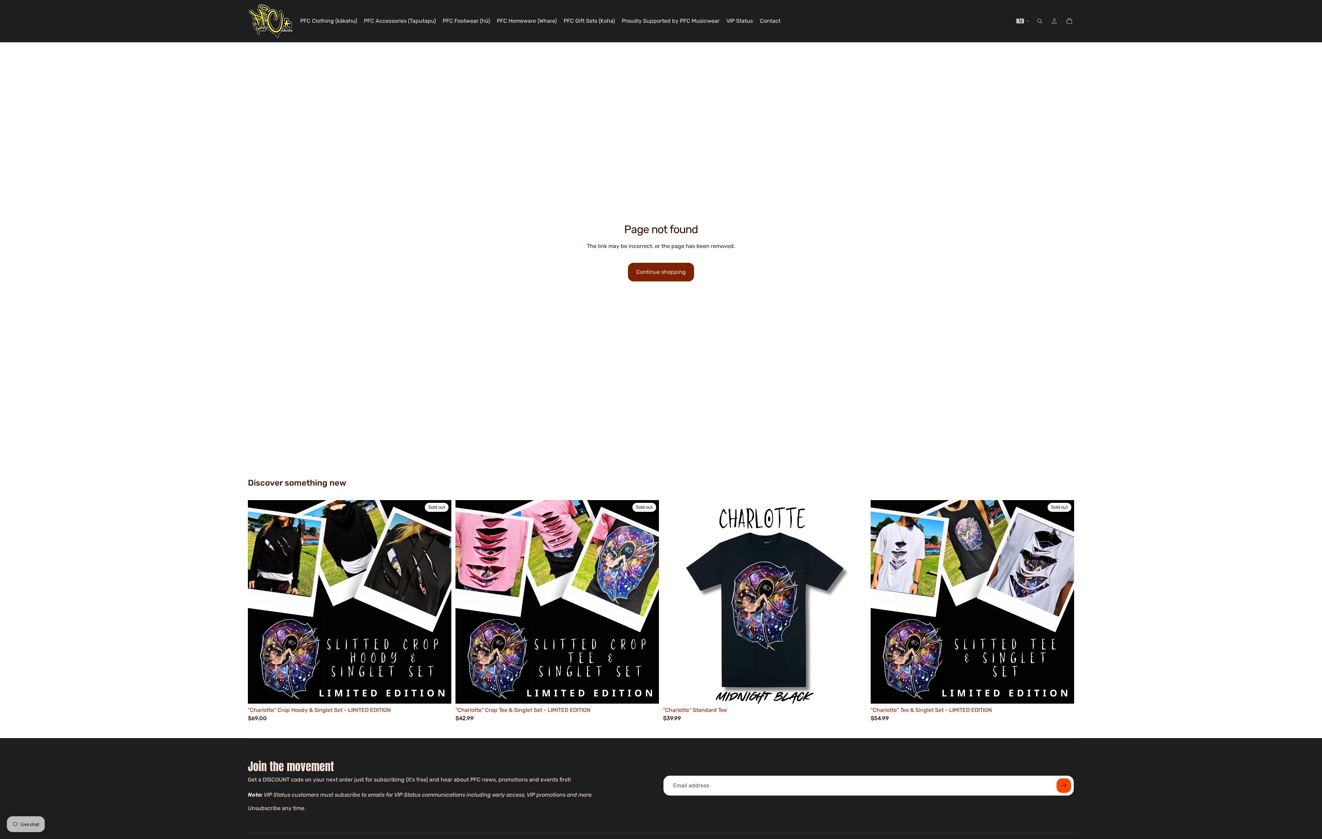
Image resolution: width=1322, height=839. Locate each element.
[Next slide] (856, 601)
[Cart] (1069, 21)
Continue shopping (661, 272)
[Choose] (856, 693)
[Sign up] (1064, 785)
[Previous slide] (673, 601)
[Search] (1039, 21)
